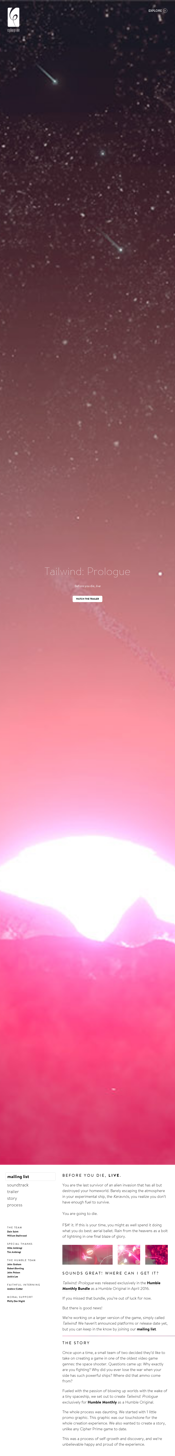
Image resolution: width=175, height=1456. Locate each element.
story (12, 1198)
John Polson (13, 1272)
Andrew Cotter (15, 1288)
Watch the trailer (87, 598)
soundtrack (18, 1185)
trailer (13, 1191)
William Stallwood (17, 1235)
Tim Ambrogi (14, 1252)
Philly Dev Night (16, 1301)
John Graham (14, 1264)
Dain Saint (12, 1231)
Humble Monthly (102, 1402)
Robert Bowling (15, 1268)
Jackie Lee (12, 1276)
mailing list (18, 1176)
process (14, 1205)
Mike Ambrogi (14, 1247)
